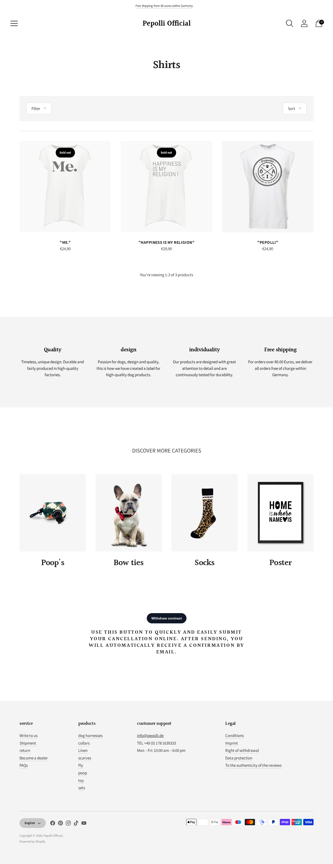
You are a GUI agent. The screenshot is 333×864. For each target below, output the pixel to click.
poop (82, 773)
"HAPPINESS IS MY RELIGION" (166, 242)
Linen (83, 750)
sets (81, 787)
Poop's (52, 563)
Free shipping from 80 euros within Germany (164, 6)
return (25, 750)
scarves (84, 758)
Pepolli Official (52, 836)
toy (81, 780)
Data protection (238, 758)
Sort (291, 108)
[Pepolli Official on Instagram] (68, 824)
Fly (80, 765)
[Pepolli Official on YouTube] (84, 824)
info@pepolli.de (150, 735)
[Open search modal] (289, 23)
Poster (280, 563)
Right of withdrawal (242, 750)
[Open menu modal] (14, 23)
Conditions (234, 735)
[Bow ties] (129, 512)
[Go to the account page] (304, 23)
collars (84, 743)
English (30, 823)
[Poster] (280, 512)
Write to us (29, 735)
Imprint (231, 743)
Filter (35, 108)
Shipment (28, 743)
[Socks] (204, 512)
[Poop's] (53, 512)
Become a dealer (34, 758)
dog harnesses (90, 735)
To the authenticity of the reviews (253, 765)
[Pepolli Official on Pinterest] (60, 824)
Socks (204, 563)
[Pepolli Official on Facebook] (53, 824)
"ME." (65, 242)
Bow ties (128, 563)
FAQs (24, 765)
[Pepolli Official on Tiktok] (76, 824)
